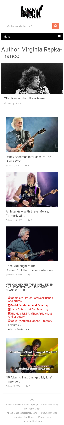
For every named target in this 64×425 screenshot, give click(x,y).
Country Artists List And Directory (31, 320)
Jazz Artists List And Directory (29, 309)
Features (14, 325)
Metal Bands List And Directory (29, 305)
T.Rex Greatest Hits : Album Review (24, 98)
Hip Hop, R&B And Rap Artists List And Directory (30, 315)
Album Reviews (18, 329)
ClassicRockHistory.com (17, 404)
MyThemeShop (32, 408)
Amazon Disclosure (33, 421)
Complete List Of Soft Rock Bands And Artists (30, 299)
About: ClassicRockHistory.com (22, 413)
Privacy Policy (45, 417)
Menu (7, 36)
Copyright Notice (49, 413)
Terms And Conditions (23, 417)
